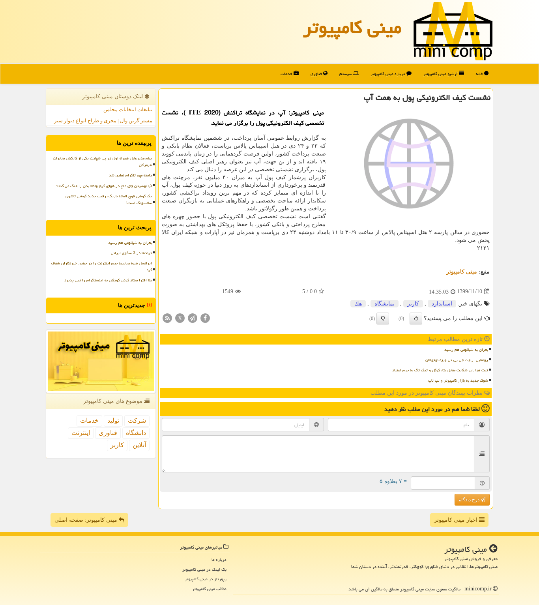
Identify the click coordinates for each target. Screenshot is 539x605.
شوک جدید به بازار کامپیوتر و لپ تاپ (458, 380)
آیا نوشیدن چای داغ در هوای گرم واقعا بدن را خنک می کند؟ (104, 186)
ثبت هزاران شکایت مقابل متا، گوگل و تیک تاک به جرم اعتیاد (440, 370)
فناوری (317, 73)
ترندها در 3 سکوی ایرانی (131, 253)
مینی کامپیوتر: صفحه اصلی (86, 520)
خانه (480, 73)
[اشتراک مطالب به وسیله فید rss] (167, 317)
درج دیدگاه (470, 499)
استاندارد (442, 304)
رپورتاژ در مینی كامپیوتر (205, 579)
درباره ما (218, 559)
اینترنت (80, 432)
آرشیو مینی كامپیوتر (441, 73)
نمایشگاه (384, 304)
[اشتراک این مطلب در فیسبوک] (205, 317)
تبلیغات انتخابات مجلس (127, 109)
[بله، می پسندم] (416, 318)
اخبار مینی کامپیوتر (456, 520)
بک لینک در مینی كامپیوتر (204, 569)
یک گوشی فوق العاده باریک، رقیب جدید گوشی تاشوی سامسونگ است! (109, 199)
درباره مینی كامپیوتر (388, 73)
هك (358, 304)
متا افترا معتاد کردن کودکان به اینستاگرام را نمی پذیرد (108, 280)
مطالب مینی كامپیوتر (209, 588)
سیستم (346, 73)
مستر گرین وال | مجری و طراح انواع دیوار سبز (103, 121)
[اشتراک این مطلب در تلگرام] (192, 317)
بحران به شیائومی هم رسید (466, 350)
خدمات (287, 73)
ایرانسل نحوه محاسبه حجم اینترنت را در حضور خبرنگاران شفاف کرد (101, 266)
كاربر (413, 304)
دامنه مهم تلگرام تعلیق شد (130, 175)
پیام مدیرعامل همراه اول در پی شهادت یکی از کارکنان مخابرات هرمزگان (102, 161)
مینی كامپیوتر (352, 27)
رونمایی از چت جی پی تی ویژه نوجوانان (456, 360)
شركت (137, 420)
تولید (113, 420)
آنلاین (139, 445)
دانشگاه (136, 432)
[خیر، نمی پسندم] (382, 318)
